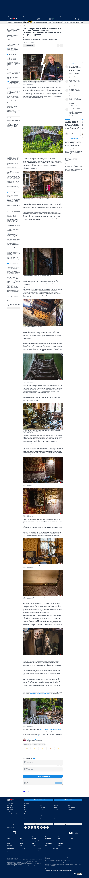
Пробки (44, 19)
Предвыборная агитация (12, 813)
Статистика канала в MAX (12, 815)
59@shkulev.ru (20, 864)
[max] (38, 827)
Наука (41, 815)
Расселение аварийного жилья (39, 744)
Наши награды (10, 807)
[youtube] (44, 827)
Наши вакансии (10, 809)
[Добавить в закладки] (58, 45)
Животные (26, 816)
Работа (55, 813)
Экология (70, 811)
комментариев (30, 45)
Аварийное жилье (27, 744)
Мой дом (42, 813)
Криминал (42, 807)
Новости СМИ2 (26, 791)
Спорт (69, 805)
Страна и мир (71, 809)
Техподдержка (10, 811)
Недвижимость (10, 16)
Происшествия (57, 811)
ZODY (51, 16)
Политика (56, 809)
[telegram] (25, 827)
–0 (61, 773)
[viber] (35, 827)
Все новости (14, 27)
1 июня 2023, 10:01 (26, 42)
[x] (41, 827)
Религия (56, 816)
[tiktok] (47, 827)
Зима (41, 805)
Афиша (35, 16)
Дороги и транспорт (28, 813)
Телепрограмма (29, 16)
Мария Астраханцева (32, 739)
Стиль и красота (71, 807)
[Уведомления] (78, 19)
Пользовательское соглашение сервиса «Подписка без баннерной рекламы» (58, 870)
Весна (25, 809)
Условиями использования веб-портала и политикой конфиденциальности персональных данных (62, 862)
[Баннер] (27, 22)
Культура (42, 809)
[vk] (29, 827)
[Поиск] (75, 19)
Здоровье (26, 818)
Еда (25, 815)
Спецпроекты (71, 815)
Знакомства (17, 16)
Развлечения (57, 815)
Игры (54, 16)
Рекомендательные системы (50, 868)
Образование (43, 818)
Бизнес (25, 807)
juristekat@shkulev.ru (34, 865)
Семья (55, 818)
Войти (27, 783)
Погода (23, 16)
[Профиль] (81, 19)
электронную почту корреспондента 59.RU (40, 693)
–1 (61, 766)
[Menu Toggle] (7, 19)
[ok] (32, 827)
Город (25, 811)
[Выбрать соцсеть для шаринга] (61, 45)
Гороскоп (40, 16)
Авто (25, 805)
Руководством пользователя (50, 861)
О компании (9, 805)
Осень (55, 807)
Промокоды (58, 16)
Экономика (70, 813)
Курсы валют (46, 16)
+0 (57, 766)
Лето (41, 811)
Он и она (56, 805)
